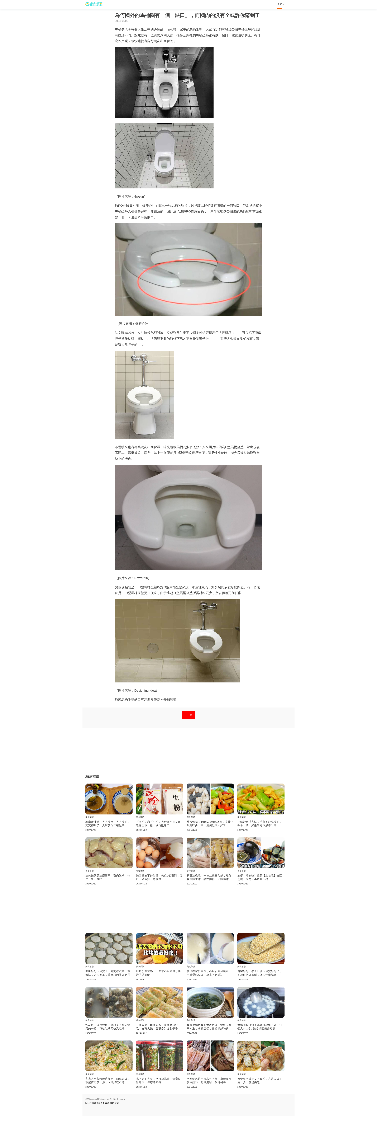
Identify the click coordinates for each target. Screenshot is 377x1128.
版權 (117, 1103)
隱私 (112, 1103)
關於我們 (89, 1103)
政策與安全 (99, 1103)
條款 (107, 1103)
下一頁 (188, 715)
